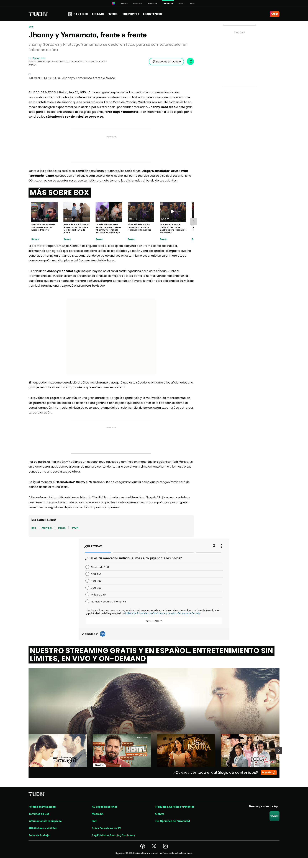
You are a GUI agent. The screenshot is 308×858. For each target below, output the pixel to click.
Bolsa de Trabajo (39, 835)
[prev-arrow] (26, 750)
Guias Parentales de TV (106, 828)
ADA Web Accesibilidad (43, 828)
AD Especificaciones (104, 806)
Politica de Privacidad (42, 806)
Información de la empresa (45, 821)
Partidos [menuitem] (81, 14)
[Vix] (274, 14)
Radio (181, 3)
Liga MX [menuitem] (98, 14)
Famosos (152, 3)
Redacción (39, 58)
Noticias (137, 3)
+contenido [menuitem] (152, 14)
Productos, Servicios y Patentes (174, 806)
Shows (124, 3)
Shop (192, 3)
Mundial (47, 527)
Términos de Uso (39, 813)
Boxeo (35, 239)
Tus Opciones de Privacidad (172, 821)
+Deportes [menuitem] (130, 14)
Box (31, 26)
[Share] (190, 61)
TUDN (75, 527)
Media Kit (97, 813)
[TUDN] (38, 14)
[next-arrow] (193, 221)
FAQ (94, 821)
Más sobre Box (59, 193)
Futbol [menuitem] (113, 14)
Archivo (159, 813)
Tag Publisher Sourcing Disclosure (113, 835)
